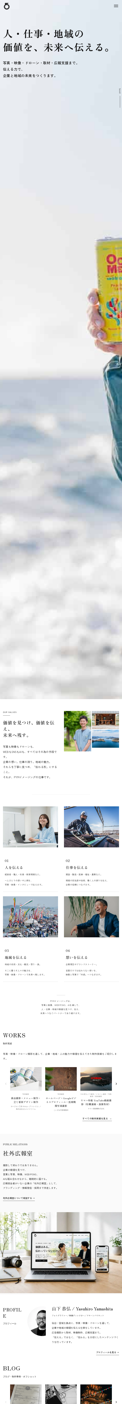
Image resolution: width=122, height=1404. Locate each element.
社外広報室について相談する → (19, 1198)
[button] (116, 6)
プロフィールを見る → (107, 1352)
